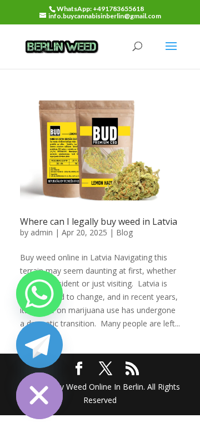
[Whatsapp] (39, 293)
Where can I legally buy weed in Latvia (98, 221)
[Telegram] (39, 344)
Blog (124, 232)
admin (42, 232)
